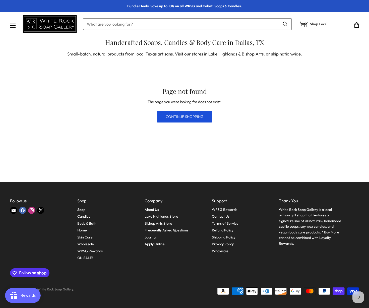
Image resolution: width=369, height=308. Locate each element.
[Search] (285, 24)
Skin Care (85, 237)
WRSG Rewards (90, 251)
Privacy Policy (223, 244)
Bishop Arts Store (158, 223)
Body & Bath (86, 223)
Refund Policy (222, 230)
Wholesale (85, 244)
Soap (81, 209)
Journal (150, 237)
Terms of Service (225, 223)
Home (82, 230)
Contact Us (220, 216)
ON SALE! (85, 258)
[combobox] (180, 24)
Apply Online (155, 244)
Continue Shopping (184, 116)
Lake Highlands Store (161, 216)
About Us (152, 209)
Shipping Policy (223, 237)
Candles (83, 216)
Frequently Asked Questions (167, 230)
